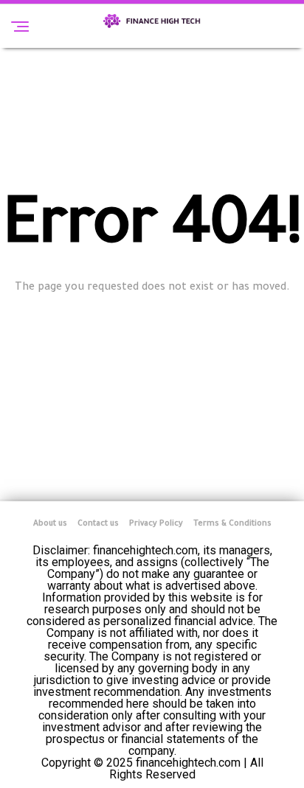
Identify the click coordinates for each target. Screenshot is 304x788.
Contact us (98, 524)
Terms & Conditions (232, 524)
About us (50, 524)
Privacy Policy (156, 524)
